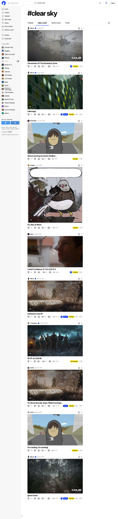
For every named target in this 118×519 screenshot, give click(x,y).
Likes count (42, 23)
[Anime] (10, 61)
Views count (56, 23)
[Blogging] (10, 51)
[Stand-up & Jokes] (10, 54)
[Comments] (39, 66)
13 (81, 66)
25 (81, 159)
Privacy (8, 129)
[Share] (79, 28)
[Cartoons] (10, 71)
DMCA (17, 129)
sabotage (31, 111)
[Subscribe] (17, 61)
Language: (7, 131)
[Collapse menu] (21, 516)
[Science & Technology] (10, 89)
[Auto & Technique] (10, 109)
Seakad (32, 165)
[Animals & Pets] (10, 47)
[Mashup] (10, 57)
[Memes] (10, 113)
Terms (3, 129)
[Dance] (10, 106)
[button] (109, 23)
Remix (65, 114)
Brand (15, 127)
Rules (12, 129)
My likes (7, 35)
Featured (7, 16)
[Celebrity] (10, 96)
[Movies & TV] (10, 64)
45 (81, 361)
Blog (7, 127)
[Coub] (4, 3)
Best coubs (8, 19)
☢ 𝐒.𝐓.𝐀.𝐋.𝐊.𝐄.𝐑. (34, 358)
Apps (10, 127)
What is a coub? (9, 30)
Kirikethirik (33, 120)
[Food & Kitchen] (10, 92)
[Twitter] (5, 123)
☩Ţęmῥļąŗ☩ (33, 323)
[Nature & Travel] (10, 99)
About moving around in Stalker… (42, 156)
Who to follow (9, 26)
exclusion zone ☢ (35, 314)
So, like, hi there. (34, 225)
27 (80, 272)
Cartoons (74, 450)
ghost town (32, 495)
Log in (113, 3)
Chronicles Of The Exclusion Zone (42, 63)
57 (81, 316)
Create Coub (41, 3)
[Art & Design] (10, 75)
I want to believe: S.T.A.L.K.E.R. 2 (41, 269)
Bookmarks (8, 38)
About (3, 127)
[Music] (10, 82)
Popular (7, 12)
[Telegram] (15, 123)
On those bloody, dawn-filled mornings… (45, 403)
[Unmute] (30, 106)
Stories (7, 23)
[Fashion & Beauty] (10, 103)
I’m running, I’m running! (37, 447)
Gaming (75, 66)
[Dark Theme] (100, 3)
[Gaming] (10, 68)
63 (81, 114)
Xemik (32, 367)
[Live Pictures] (10, 78)
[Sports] (10, 85)
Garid (31, 412)
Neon (31, 234)
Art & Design (74, 361)
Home (6, 9)
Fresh (67, 23)
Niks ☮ (32, 28)
